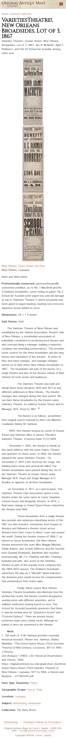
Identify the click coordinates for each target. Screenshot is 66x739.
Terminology (11, 722)
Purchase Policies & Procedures (42, 722)
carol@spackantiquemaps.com (35, 730)
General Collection (21, 14)
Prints (33, 683)
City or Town (34, 690)
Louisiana (20, 697)
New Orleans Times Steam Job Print (23, 266)
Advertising (20, 703)
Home (5, 14)
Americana (34, 703)
